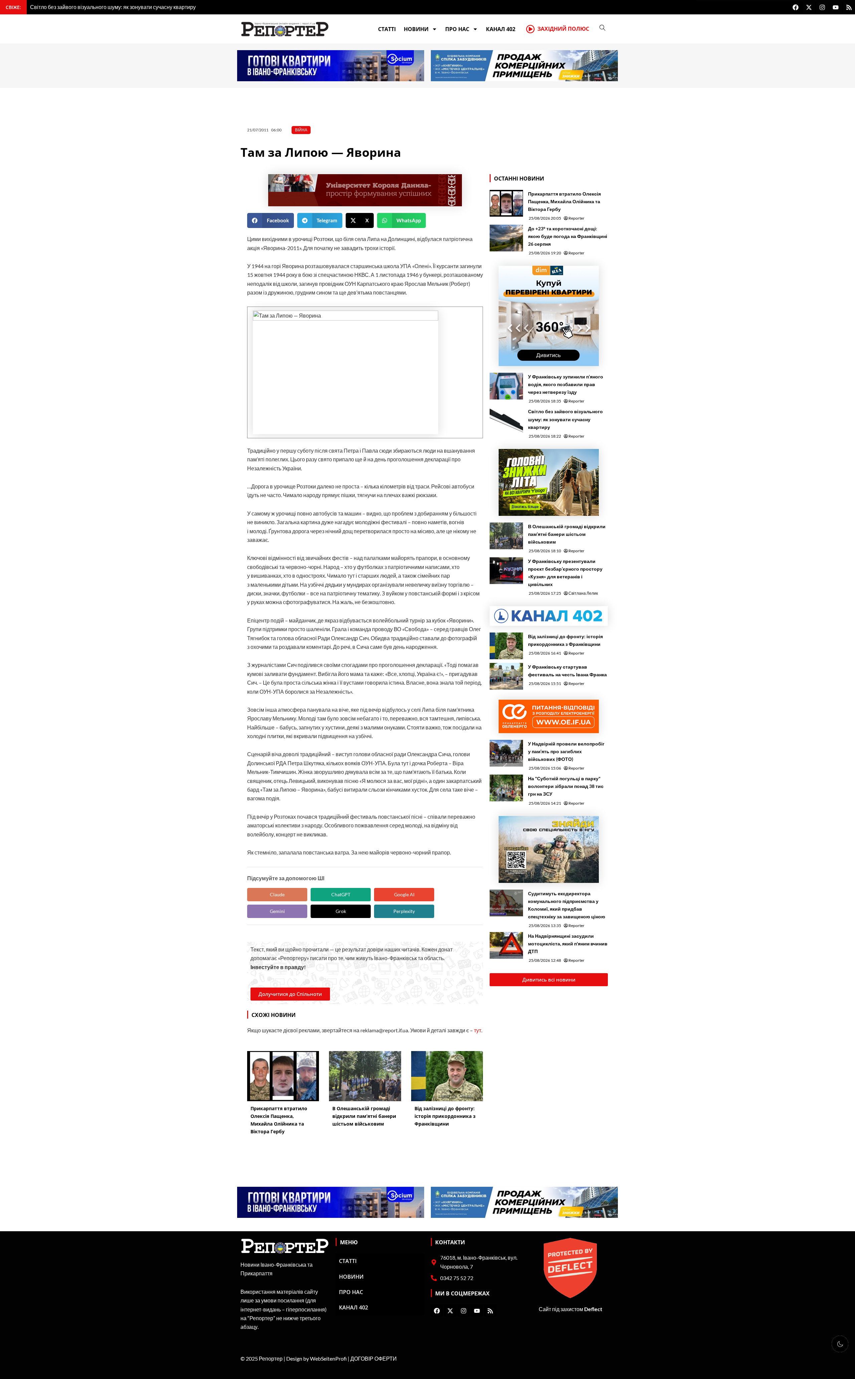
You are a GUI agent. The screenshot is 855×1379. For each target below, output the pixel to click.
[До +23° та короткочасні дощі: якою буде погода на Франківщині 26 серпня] (506, 238)
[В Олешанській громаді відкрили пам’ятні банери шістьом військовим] (506, 536)
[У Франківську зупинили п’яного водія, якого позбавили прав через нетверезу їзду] (506, 386)
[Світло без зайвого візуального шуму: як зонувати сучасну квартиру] (506, 421)
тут (477, 1030)
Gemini (277, 911)
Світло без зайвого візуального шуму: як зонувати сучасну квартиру (565, 419)
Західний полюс (563, 28)
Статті (387, 29)
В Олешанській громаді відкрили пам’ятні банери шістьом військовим (567, 534)
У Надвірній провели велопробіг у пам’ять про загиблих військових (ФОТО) (566, 751)
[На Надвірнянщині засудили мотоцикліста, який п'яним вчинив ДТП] (506, 945)
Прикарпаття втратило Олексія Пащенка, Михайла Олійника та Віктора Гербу (564, 201)
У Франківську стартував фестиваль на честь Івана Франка (567, 670)
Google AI (404, 894)
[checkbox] (840, 1344)
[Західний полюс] (530, 29)
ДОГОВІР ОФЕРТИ (373, 1358)
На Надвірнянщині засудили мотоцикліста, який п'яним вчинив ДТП (568, 943)
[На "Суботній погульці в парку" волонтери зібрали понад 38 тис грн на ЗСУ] (506, 788)
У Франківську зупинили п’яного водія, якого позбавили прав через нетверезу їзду (565, 384)
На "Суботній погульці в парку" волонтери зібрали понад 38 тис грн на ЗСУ (566, 786)
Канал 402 (500, 29)
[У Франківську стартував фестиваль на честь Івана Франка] (506, 676)
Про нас (457, 29)
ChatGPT (340, 894)
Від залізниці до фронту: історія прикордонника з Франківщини (565, 640)
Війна (301, 129)
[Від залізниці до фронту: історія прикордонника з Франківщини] (506, 646)
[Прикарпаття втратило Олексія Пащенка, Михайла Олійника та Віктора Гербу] (506, 203)
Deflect (593, 1309)
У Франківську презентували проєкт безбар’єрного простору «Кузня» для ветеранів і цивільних (565, 572)
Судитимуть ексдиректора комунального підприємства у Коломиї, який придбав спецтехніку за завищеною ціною (566, 905)
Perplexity (404, 911)
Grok (341, 911)
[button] (270, 220)
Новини (416, 29)
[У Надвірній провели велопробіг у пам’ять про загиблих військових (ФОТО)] (506, 753)
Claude (277, 894)
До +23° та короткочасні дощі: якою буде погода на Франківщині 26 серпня (567, 236)
